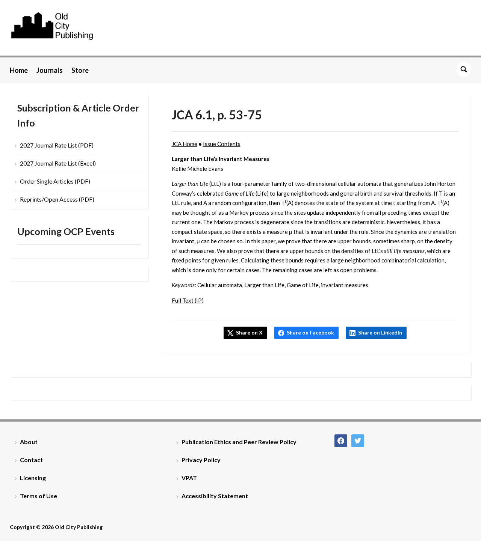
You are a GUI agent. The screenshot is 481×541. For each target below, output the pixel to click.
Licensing (33, 477)
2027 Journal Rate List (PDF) (57, 145)
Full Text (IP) (188, 300)
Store (80, 70)
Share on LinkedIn (380, 332)
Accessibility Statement (215, 495)
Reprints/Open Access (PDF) (57, 199)
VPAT (189, 477)
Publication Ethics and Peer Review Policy (239, 441)
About (29, 441)
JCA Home (184, 143)
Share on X (249, 332)
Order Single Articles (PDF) (55, 181)
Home (19, 70)
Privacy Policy (201, 459)
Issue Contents (221, 143)
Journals (49, 70)
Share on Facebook (310, 332)
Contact (31, 459)
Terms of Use (38, 495)
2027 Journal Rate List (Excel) (58, 163)
